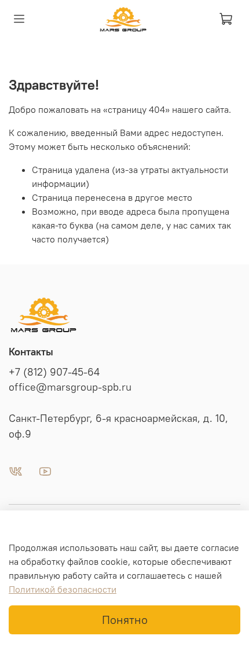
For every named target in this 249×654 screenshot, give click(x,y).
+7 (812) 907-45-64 (54, 372)
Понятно (125, 619)
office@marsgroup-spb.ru (70, 387)
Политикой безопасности (62, 589)
